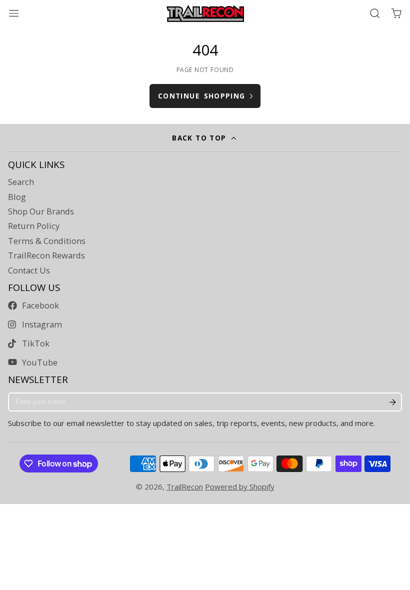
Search (21, 182)
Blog (17, 197)
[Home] (205, 13)
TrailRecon (184, 487)
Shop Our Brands (41, 211)
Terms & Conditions (47, 241)
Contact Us (29, 271)
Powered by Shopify (239, 487)
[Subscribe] (392, 402)
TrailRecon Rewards (46, 255)
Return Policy (34, 226)
